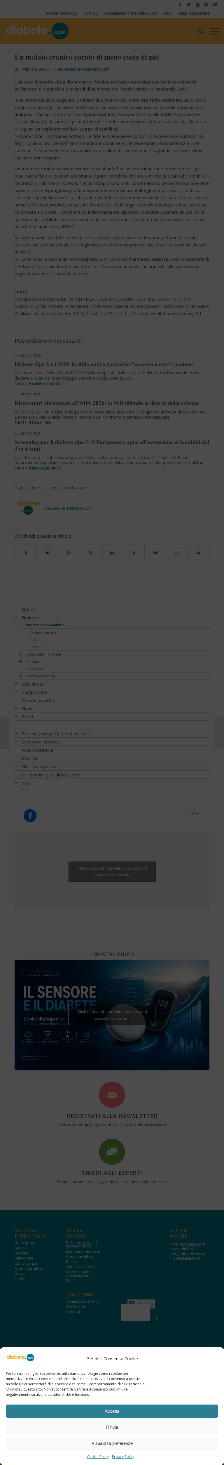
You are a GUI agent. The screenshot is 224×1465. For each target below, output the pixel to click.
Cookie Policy (98, 1456)
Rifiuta (112, 1427)
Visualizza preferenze (112, 1443)
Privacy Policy (123, 1456)
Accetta (112, 1411)
